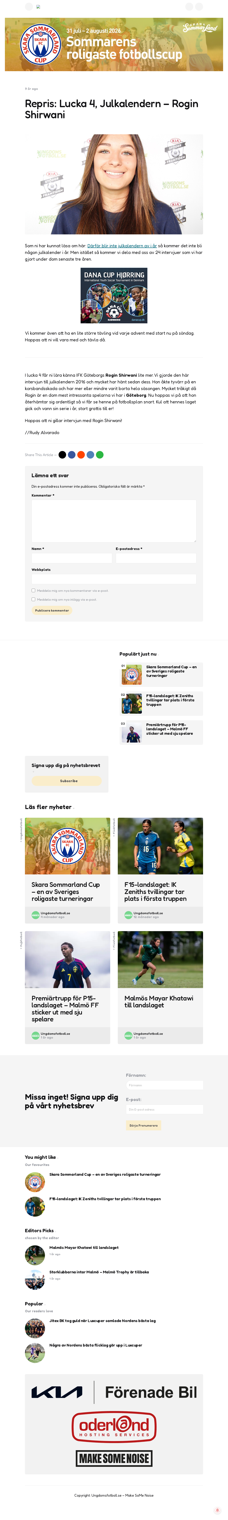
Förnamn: (136, 1075)
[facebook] (71, 455)
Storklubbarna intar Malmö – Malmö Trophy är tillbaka (99, 1272)
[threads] (128, 1509)
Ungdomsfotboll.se (55, 913)
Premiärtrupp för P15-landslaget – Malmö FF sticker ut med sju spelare (169, 729)
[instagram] (118, 1509)
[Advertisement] (66, 682)
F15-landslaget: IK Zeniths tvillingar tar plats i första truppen (170, 700)
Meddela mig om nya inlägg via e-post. (67, 599)
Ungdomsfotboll (21, 829)
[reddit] (81, 455)
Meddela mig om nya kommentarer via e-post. (73, 590)
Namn (38, 548)
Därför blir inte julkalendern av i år (122, 245)
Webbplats (41, 569)
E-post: (133, 1099)
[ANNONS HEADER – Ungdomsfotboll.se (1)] (114, 44)
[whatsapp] (100, 455)
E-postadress (129, 548)
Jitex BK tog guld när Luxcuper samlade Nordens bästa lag (102, 1321)
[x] (62, 455)
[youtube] (109, 1509)
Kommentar (43, 495)
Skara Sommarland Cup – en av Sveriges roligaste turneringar (171, 671)
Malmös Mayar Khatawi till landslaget (158, 1002)
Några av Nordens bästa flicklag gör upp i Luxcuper (95, 1345)
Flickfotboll (114, 826)
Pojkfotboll (21, 938)
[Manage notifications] (217, 1510)
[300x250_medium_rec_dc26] (114, 321)
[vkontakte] (90, 455)
